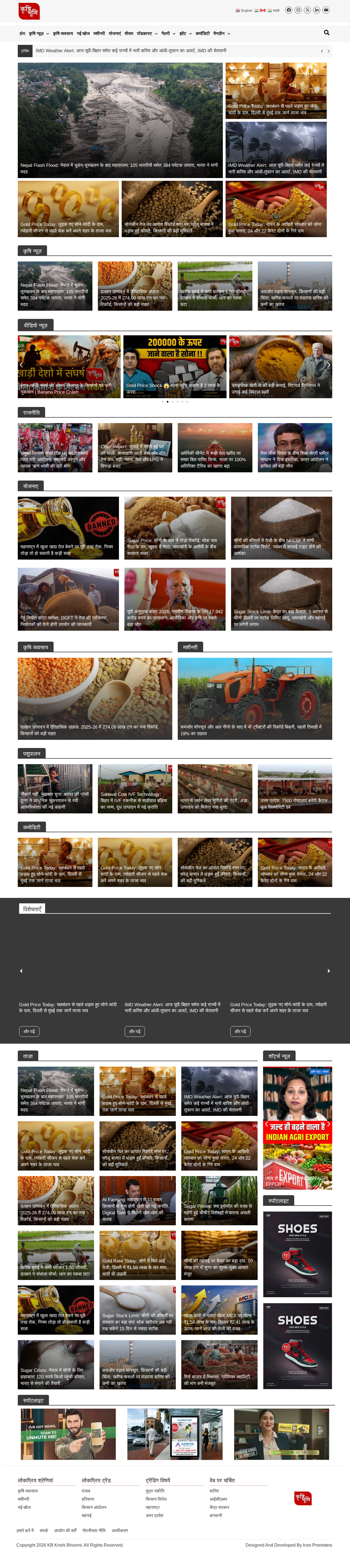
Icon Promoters (317, 1545)
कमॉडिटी (203, 33)
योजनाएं (115, 33)
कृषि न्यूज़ (36, 33)
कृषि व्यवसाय (63, 33)
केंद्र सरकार (219, 1507)
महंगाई (86, 1515)
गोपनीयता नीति (94, 1530)
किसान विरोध (156, 1499)
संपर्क (44, 1530)
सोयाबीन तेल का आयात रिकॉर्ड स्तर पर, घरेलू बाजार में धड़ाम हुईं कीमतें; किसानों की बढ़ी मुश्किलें (115, 50)
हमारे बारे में (25, 1530)
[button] (328, 51)
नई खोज (83, 33)
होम (22, 33)
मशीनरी (99, 33)
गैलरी (166, 33)
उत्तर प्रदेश (154, 1515)
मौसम (129, 33)
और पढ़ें (30, 1031)
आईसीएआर (218, 1499)
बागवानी (216, 1515)
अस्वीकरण (120, 1530)
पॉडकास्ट (144, 33)
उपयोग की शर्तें (65, 1530)
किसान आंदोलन (94, 1507)
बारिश (214, 1491)
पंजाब (86, 1491)
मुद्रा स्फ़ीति (155, 1491)
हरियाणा (88, 1499)
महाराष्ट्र (153, 1507)
